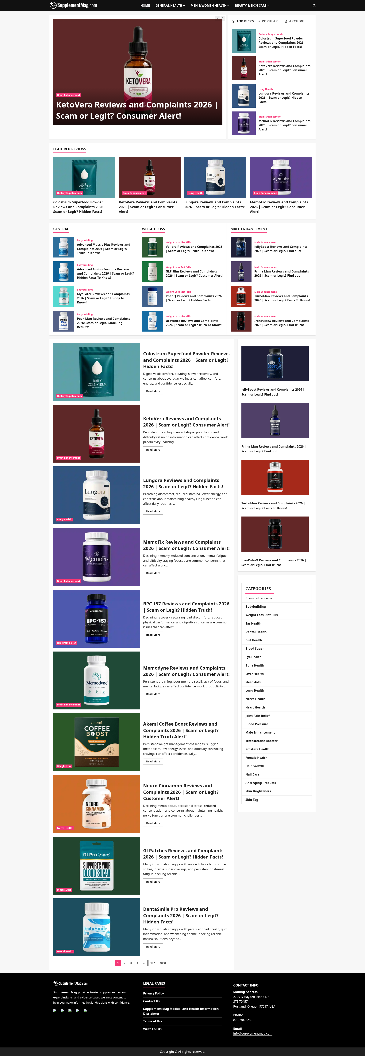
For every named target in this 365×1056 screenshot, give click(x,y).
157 (152, 963)
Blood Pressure (256, 724)
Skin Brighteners (258, 791)
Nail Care (252, 774)
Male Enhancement (265, 242)
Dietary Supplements (271, 34)
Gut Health (253, 640)
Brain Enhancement (68, 95)
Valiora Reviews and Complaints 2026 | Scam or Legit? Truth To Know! (152, 247)
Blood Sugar (64, 889)
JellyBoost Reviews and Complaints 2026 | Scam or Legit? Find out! (241, 247)
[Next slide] (223, 18)
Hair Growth (254, 766)
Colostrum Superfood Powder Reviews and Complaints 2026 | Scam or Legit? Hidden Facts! (244, 41)
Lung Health (266, 89)
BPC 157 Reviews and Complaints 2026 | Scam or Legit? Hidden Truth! (96, 619)
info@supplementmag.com (252, 1033)
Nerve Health (64, 828)
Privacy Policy (153, 993)
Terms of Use (152, 1021)
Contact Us (151, 1001)
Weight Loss (64, 766)
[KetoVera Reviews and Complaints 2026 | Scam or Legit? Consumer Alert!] (138, 72)
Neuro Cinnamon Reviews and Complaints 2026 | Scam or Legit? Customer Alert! (96, 804)
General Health (169, 5)
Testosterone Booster (261, 741)
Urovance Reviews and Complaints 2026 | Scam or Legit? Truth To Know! (152, 321)
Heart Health (255, 707)
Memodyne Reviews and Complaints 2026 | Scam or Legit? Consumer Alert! (96, 680)
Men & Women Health (208, 5)
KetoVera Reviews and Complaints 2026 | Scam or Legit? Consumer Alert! (137, 110)
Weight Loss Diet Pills (178, 242)
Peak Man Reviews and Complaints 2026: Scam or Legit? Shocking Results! (63, 321)
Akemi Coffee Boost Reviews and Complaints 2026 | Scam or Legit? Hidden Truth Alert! (96, 742)
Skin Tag (251, 800)
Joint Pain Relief (66, 642)
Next (163, 963)
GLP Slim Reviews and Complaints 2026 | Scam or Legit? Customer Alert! (152, 271)
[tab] (245, 22)
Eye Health (253, 657)
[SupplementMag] (92, 983)
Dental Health (65, 951)
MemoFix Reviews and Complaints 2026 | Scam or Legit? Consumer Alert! (244, 123)
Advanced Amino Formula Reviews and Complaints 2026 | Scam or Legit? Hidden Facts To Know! (63, 271)
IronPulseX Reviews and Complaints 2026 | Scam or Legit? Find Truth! (241, 321)
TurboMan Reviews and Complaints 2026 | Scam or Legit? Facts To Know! (241, 296)
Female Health (256, 758)
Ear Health (253, 623)
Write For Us (152, 1029)
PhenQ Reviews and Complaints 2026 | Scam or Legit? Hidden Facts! (152, 296)
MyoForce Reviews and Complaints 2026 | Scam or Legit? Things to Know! (63, 296)
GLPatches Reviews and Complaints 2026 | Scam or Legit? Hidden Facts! (96, 866)
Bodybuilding (85, 240)
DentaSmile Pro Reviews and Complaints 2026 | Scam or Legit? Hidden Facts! (96, 927)
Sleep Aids (253, 682)
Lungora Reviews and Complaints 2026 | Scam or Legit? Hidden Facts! (244, 96)
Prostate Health (257, 749)
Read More (154, 391)
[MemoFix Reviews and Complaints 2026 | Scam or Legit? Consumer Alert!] (281, 177)
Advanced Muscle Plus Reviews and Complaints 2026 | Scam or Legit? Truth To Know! (63, 247)
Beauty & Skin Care (251, 5)
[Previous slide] (217, 18)
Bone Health (254, 665)
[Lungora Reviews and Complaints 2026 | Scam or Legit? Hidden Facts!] (215, 177)
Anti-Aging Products (260, 783)
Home (145, 5)
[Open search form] (314, 5)
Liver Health (254, 674)
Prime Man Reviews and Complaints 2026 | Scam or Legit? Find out (241, 271)
